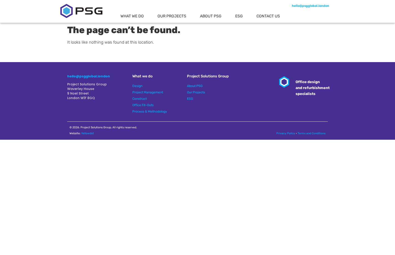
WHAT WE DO (132, 16)
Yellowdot (87, 133)
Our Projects (196, 92)
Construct (139, 99)
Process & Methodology (149, 111)
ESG (239, 16)
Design (137, 86)
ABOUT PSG (211, 16)
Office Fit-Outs (143, 105)
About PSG (195, 86)
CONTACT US (268, 16)
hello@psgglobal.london (310, 6)
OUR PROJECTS (171, 16)
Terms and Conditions (312, 133)
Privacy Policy (285, 133)
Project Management (147, 92)
